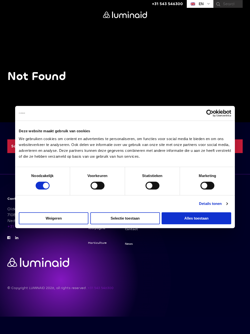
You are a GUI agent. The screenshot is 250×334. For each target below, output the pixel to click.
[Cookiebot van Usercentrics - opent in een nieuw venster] (209, 113)
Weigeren (54, 218)
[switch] (97, 185)
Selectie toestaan (125, 218)
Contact (131, 229)
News (129, 244)
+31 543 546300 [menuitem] (167, 3)
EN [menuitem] (201, 3)
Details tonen (210, 203)
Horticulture (97, 243)
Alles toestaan (196, 218)
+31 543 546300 (101, 288)
